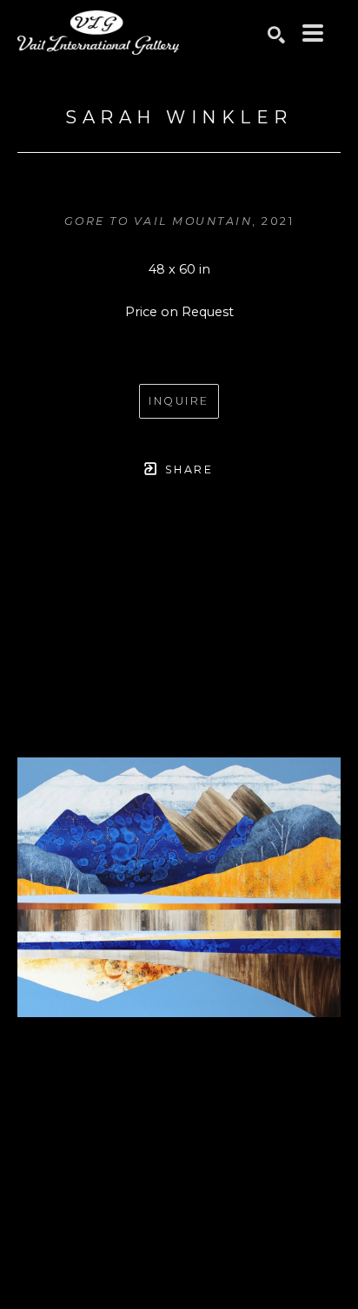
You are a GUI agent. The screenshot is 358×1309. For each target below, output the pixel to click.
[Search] (276, 34)
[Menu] (312, 33)
